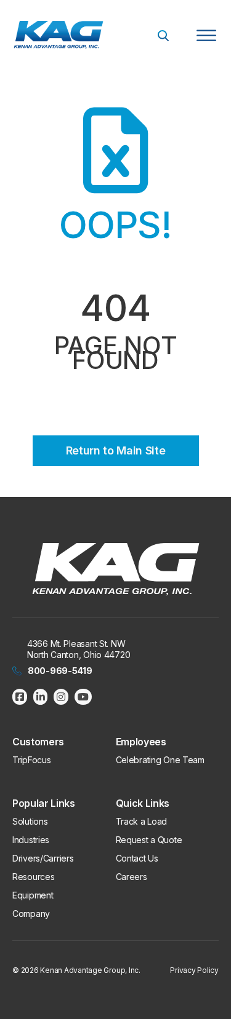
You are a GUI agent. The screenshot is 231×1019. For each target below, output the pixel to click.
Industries (30, 840)
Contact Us (137, 858)
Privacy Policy (194, 970)
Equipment (32, 895)
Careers (131, 876)
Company (31, 913)
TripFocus (31, 760)
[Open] (206, 35)
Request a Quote (149, 840)
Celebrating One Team (160, 760)
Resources (33, 876)
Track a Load (142, 821)
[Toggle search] (163, 35)
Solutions (29, 821)
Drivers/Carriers (43, 858)
